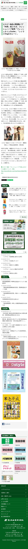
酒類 (12, 6)
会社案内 (3, 509)
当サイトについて (5, 511)
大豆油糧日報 (6, 462)
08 (19, 6)
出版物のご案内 (5, 492)
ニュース (7, 6)
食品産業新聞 (6, 445)
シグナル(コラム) (5, 489)
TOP (2, 6)
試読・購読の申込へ (8, 228)
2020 (16, 6)
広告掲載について (5, 504)
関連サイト (4, 506)
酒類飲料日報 (19, 454)
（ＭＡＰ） (18, 526)
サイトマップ (4, 514)
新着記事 (3, 486)
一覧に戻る (23, 217)
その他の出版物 (6, 481)
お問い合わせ (4, 499)
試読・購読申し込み (6, 496)
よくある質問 (4, 501)
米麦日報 (5, 454)
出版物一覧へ (7, 225)
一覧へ (25, 252)
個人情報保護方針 (5, 516)
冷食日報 (18, 462)
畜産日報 (18, 445)
